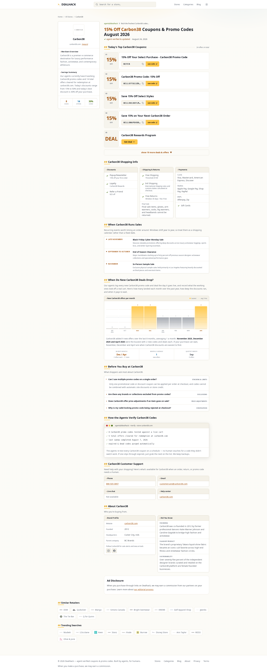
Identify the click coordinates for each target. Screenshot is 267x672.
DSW (66, 609)
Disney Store (162, 632)
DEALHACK (67, 4)
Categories (188, 4)
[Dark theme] (206, 4)
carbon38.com (166, 496)
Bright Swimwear (142, 609)
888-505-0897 (112, 483)
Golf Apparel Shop (182, 609)
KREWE (162, 609)
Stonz (114, 632)
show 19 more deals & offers (156, 152)
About (187, 661)
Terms (206, 661)
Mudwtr (67, 632)
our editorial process (143, 589)
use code (151, 64)
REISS (198, 632)
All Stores (69, 17)
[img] (156, 318)
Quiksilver (81, 609)
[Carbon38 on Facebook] (114, 551)
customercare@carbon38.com (173, 483)
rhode (128, 632)
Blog (199, 4)
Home (60, 17)
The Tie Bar (69, 616)
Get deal (128, 141)
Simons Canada (117, 609)
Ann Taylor (181, 632)
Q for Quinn (88, 616)
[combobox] (125, 4)
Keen (100, 632)
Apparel (85, 44)
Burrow (143, 632)
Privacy (197, 661)
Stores (177, 4)
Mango (98, 609)
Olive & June (69, 639)
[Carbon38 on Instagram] (108, 551)
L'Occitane (84, 632)
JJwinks (203, 609)
